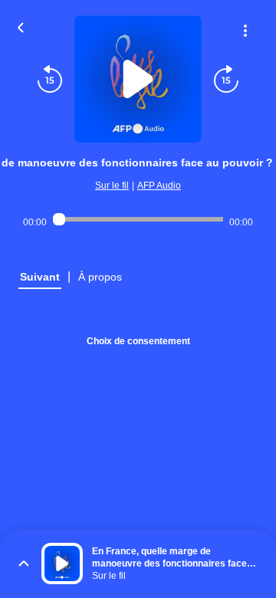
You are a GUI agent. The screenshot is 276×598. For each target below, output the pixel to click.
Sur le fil (112, 185)
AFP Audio (159, 185)
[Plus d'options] (245, 30)
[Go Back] (20, 26)
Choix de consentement (138, 341)
